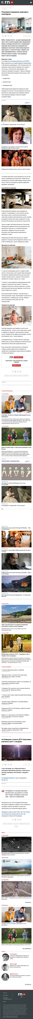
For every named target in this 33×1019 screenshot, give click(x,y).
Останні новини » (7, 667)
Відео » (4, 832)
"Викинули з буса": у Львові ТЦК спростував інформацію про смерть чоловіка (14, 675)
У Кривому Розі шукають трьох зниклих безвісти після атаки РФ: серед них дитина (16, 689)
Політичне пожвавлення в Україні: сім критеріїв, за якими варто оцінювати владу (16, 682)
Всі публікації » (27, 948)
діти (11, 375)
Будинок (20, 375)
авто (28, 823)
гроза (16, 826)
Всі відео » (28, 902)
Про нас (5, 992)
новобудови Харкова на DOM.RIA (19, 61)
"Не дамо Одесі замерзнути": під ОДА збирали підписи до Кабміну (15, 702)
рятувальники (22, 823)
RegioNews (11, 778)
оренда (6, 375)
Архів (4, 1001)
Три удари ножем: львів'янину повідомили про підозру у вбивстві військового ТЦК (15, 729)
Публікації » (5, 905)
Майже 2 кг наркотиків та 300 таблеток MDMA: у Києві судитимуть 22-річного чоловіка (15, 715)
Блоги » (4, 951)
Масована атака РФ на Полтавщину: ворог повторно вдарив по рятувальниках (14, 722)
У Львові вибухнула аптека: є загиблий (13, 670)
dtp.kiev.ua (5, 780)
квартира (26, 375)
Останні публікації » (7, 391)
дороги (16, 823)
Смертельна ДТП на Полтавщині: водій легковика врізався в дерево (16, 709)
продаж (15, 375)
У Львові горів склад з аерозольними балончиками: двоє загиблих (16, 695)
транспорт (10, 823)
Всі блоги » (28, 984)
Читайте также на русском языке (27, 36)
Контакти (5, 995)
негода (5, 823)
